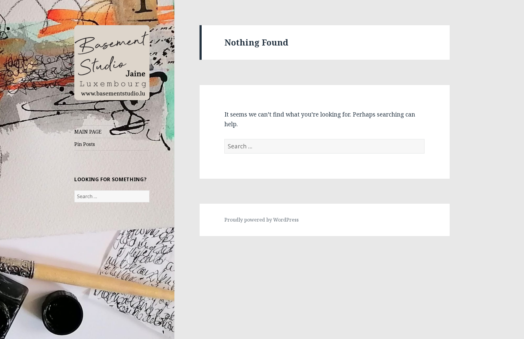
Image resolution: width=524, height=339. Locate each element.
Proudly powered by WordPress (261, 219)
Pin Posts (84, 144)
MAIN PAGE (88, 131)
